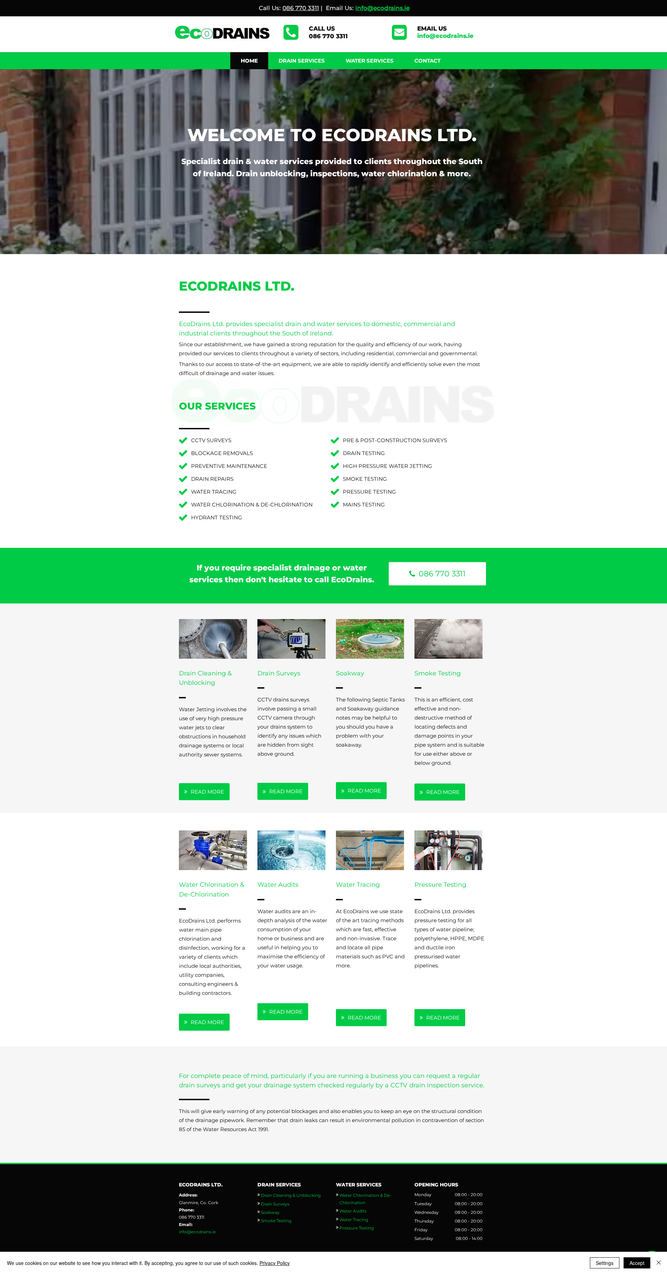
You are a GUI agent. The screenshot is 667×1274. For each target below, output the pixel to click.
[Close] (658, 1262)
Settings (605, 1262)
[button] (301, 60)
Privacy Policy (275, 1262)
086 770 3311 (300, 8)
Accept (636, 1262)
